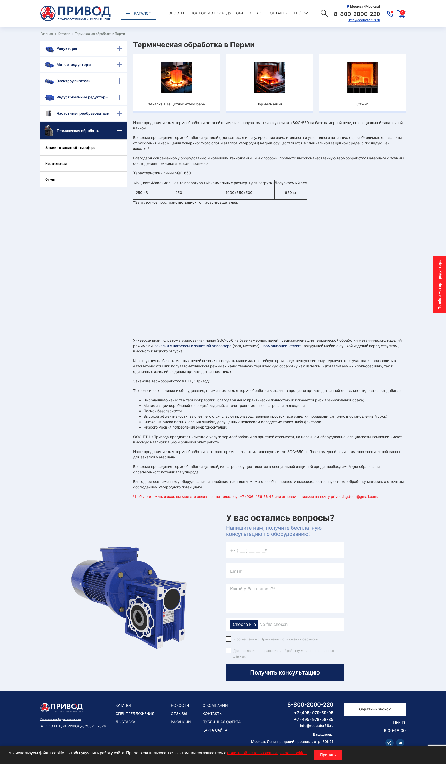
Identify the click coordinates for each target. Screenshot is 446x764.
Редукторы (67, 48)
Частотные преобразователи (83, 113)
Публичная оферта (222, 722)
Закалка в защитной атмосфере (70, 148)
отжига (295, 345)
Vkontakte (400, 743)
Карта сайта (215, 730)
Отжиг (50, 180)
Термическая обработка (78, 130)
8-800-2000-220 (310, 704)
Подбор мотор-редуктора (216, 13)
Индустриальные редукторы (82, 97)
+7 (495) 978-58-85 (313, 719)
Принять (328, 754)
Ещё (298, 13)
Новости (175, 13)
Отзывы (179, 713)
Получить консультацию (285, 672)
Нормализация (56, 164)
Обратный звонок (375, 709)
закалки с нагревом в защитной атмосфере (193, 345)
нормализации (274, 345)
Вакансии (181, 722)
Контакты (278, 13)
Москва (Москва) (365, 6)
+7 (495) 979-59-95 (313, 712)
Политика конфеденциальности (60, 719)
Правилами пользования (281, 639)
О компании (215, 705)
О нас (255, 13)
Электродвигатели (73, 81)
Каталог (142, 13)
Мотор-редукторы (74, 64)
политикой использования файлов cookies (267, 752)
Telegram (389, 743)
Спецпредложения (135, 713)
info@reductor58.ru (364, 20)
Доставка (125, 722)
